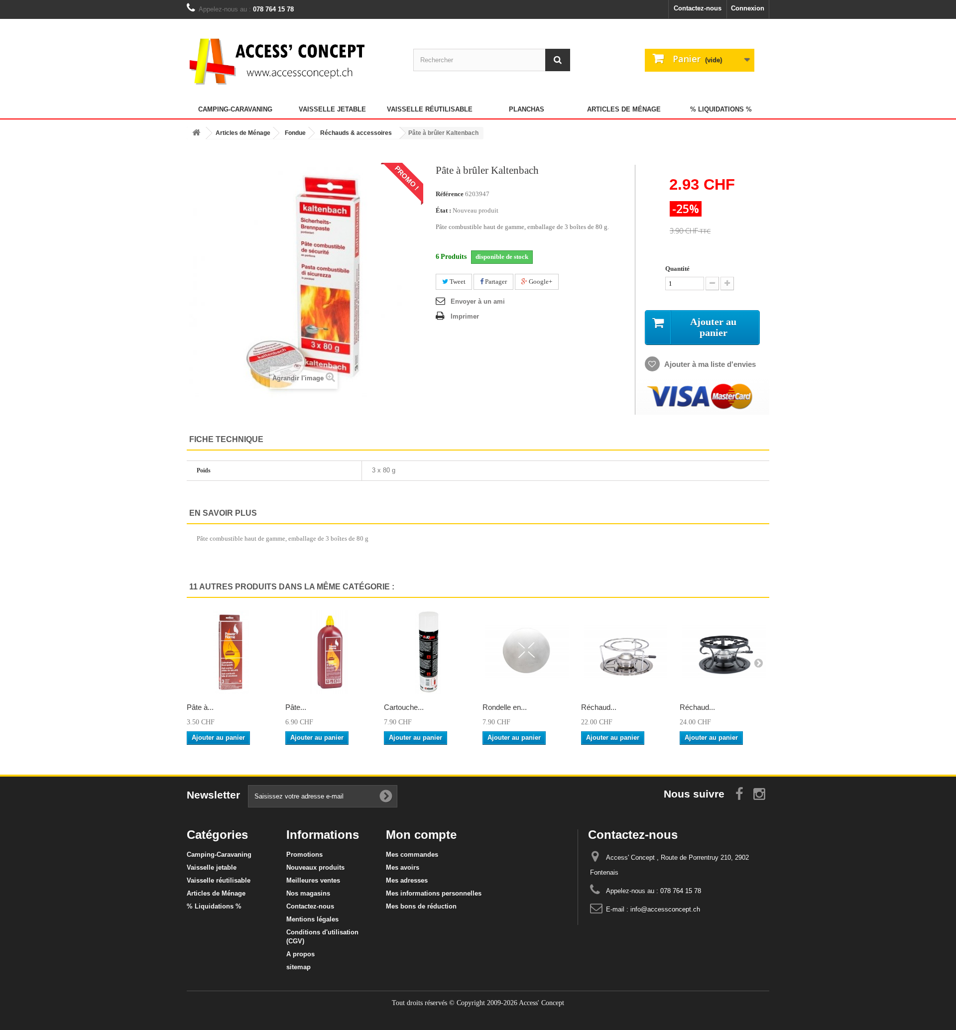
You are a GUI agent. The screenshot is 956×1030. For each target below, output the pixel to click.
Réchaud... (598, 707)
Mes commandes (412, 854)
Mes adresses (407, 880)
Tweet (457, 281)
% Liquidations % (721, 109)
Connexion (747, 8)
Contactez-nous (697, 8)
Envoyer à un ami (478, 301)
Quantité (677, 268)
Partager (495, 281)
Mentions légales (312, 919)
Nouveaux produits (315, 867)
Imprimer (465, 316)
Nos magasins (308, 893)
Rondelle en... (504, 707)
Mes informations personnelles (433, 893)
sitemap (298, 967)
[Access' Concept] (279, 61)
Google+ (539, 281)
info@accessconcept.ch (665, 909)
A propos (300, 954)
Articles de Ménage (624, 109)
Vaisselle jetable (332, 109)
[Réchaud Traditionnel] (724, 652)
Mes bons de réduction (421, 906)
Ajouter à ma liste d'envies (709, 364)
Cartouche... (404, 707)
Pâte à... (200, 707)
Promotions (304, 854)
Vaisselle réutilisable (430, 109)
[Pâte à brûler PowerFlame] (231, 652)
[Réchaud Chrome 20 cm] (625, 652)
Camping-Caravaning (235, 109)
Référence (450, 194)
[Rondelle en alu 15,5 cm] (526, 652)
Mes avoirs (402, 867)
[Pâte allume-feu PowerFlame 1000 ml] (329, 652)
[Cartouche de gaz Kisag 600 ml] (428, 652)
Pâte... (295, 707)
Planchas (526, 109)
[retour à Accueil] (196, 133)
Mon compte (421, 834)
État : (443, 210)
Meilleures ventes (313, 880)
